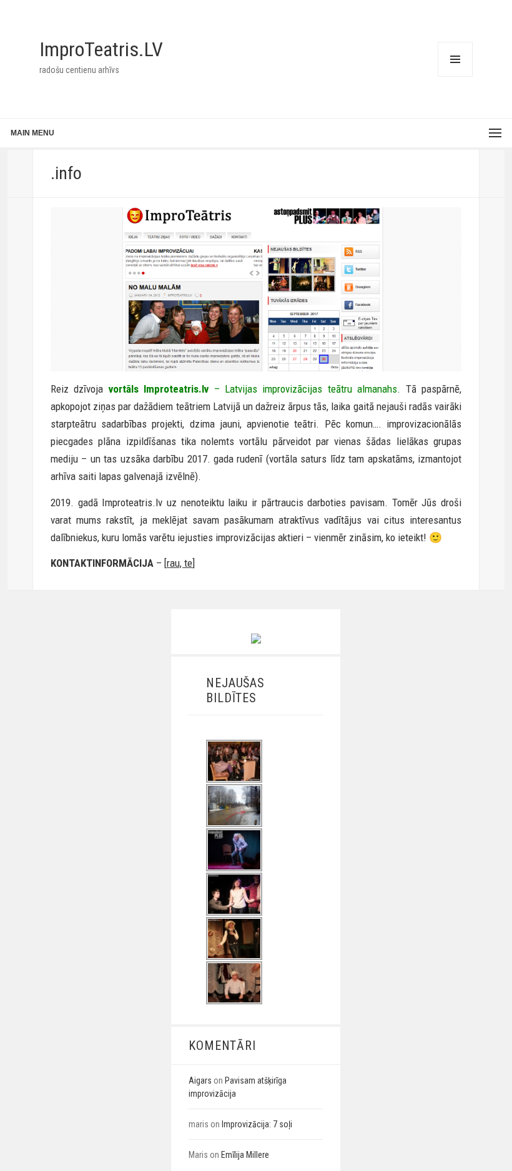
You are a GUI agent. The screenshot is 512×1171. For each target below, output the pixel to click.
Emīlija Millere (245, 1155)
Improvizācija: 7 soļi (257, 1124)
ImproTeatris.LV (101, 49)
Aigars (200, 1080)
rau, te (179, 563)
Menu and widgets (455, 76)
